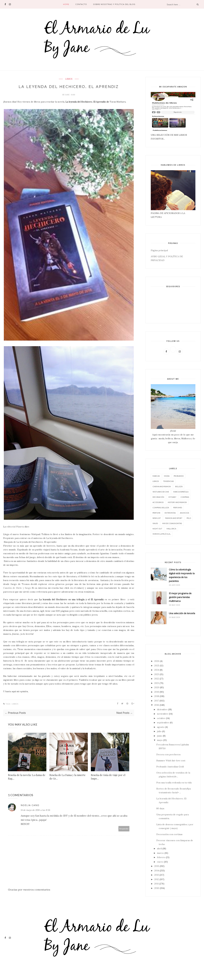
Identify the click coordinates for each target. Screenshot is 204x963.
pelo (189, 518)
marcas (156, 476)
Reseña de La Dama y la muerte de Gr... (67, 776)
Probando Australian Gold (170, 766)
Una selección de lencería (182, 613)
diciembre (162, 709)
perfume (156, 513)
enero (160, 861)
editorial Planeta (15, 526)
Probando (179, 476)
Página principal (159, 250)
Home (66, 4)
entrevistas (170, 513)
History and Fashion (177, 502)
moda (166, 476)
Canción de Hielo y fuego (17, 587)
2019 (156, 691)
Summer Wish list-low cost (170, 760)
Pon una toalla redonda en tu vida (174, 782)
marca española (180, 492)
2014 (156, 870)
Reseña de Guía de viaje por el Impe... (108, 776)
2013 (156, 874)
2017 (156, 700)
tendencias (168, 481)
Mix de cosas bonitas (172, 523)
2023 (156, 674)
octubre (161, 718)
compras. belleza (161, 507)
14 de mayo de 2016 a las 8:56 (35, 810)
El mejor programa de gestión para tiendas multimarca (180, 597)
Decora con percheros (168, 754)
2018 (156, 696)
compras (185, 497)
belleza (178, 486)
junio (159, 735)
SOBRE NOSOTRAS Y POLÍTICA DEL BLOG (114, 4)
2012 (156, 879)
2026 (156, 661)
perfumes (177, 507)
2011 (156, 883)
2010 (156, 888)
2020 (156, 687)
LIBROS (68, 79)
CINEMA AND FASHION (162, 486)
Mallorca (171, 529)
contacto (81, 4)
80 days (160, 808)
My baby (172, 497)
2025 (156, 665)
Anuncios (184, 513)
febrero (161, 857)
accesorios (158, 502)
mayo (160, 740)
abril (159, 848)
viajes (155, 523)
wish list (157, 518)
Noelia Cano (30, 805)
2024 (156, 669)
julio (159, 731)
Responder (124, 829)
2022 (156, 678)
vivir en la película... (162, 534)
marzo (160, 853)
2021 (156, 683)
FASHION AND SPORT (173, 518)
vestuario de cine (161, 492)
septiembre (163, 722)
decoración (158, 497)
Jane (67, 95)
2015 (156, 866)
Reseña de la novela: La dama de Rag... (26, 776)
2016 (156, 705)
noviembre (162, 713)
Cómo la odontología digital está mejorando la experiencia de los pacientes (182, 575)
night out (157, 529)
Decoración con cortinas (169, 834)
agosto (160, 727)
